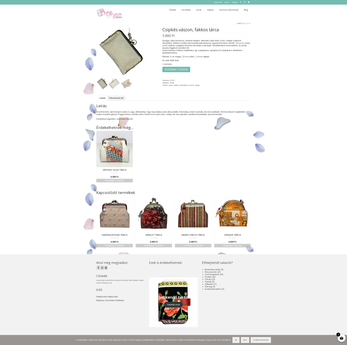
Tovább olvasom (193, 245)
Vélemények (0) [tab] (116, 98)
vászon (191, 85)
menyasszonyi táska (121, 280)
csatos (170, 85)
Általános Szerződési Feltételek (110, 300)
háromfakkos (184, 85)
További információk (261, 340)
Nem (245, 340)
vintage (197, 85)
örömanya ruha (107, 283)
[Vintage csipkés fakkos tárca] (121, 52)
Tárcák (248, 23)
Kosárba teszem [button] (114, 180)
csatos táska (100, 280)
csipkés (176, 85)
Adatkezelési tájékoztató (107, 296)
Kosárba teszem (176, 69)
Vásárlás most (173, 304)
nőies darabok (133, 280)
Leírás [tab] (102, 98)
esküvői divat (109, 280)
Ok (236, 340)
